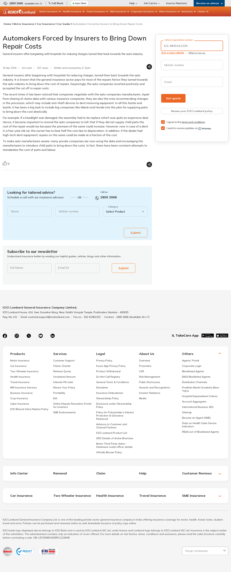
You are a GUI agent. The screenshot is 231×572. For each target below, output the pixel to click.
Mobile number (69, 211)
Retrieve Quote (62, 371)
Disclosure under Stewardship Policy (114, 405)
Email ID (63, 267)
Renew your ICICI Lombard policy (192, 111)
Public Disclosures (149, 382)
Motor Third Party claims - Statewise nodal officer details (114, 445)
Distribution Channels (194, 382)
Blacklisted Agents (193, 371)
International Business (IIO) (197, 407)
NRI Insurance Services (23, 387)
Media (142, 398)
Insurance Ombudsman (109, 393)
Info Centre (150, 3)
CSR (141, 371)
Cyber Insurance (19, 403)
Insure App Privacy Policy (110, 366)
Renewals (187, 11)
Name (15, 211)
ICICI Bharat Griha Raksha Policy (29, 409)
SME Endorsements (64, 412)
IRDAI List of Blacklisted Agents (200, 431)
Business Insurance (21, 393)
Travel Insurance (95, 11)
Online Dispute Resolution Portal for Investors (72, 405)
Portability (59, 393)
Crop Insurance (19, 398)
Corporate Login (191, 366)
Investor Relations (176, 3)
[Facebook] (5, 336)
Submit (135, 233)
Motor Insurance (49, 11)
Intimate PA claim (63, 382)
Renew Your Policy (64, 387)
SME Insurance (118, 11)
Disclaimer (102, 387)
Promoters (145, 366)
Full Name (16, 267)
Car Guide (63, 24)
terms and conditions (193, 122)
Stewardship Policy (107, 398)
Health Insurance (72, 11)
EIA (55, 398)
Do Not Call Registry (108, 376)
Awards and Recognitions (154, 387)
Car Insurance (46, 24)
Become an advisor (207, 3)
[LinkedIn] (52, 336)
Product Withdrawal (108, 371)
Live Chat (80, 3)
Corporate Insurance (142, 11)
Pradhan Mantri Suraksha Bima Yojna (200, 389)
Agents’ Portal (190, 360)
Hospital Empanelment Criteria (199, 396)
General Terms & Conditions (112, 382)
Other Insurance (168, 11)
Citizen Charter (62, 366)
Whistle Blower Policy (109, 452)
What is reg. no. (197, 52)
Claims (201, 11)
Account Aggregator (194, 401)
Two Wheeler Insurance (24, 371)
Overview (144, 360)
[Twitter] (29, 336)
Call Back (57, 3)
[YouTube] (40, 336)
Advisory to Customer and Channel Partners (111, 426)
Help (132, 3)
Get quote (173, 98)
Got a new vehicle (172, 52)
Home (7, 24)
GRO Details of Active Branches (114, 438)
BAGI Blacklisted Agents (196, 376)
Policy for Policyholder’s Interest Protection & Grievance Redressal (115, 415)
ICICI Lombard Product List (111, 432)
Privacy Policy (104, 360)
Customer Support (64, 360)
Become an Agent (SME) (196, 417)
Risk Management (149, 376)
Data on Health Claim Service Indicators (199, 425)
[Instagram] (17, 336)
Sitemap (187, 412)
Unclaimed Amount (64, 376)
